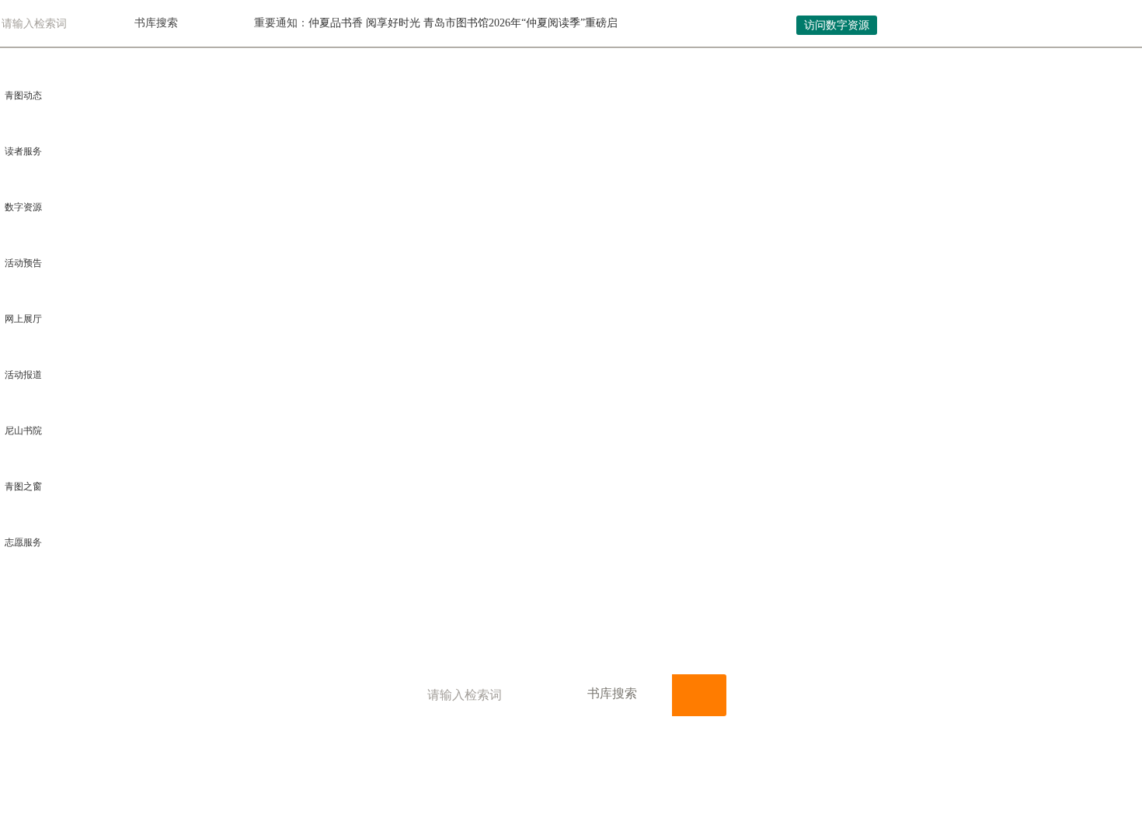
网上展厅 (23, 318)
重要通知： (281, 23)
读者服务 (23, 151)
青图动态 (23, 95)
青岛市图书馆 (142, 24)
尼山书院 (23, 430)
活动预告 (23, 263)
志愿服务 (23, 542)
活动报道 (23, 374)
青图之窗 (23, 486)
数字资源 (23, 207)
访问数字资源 (836, 25)
